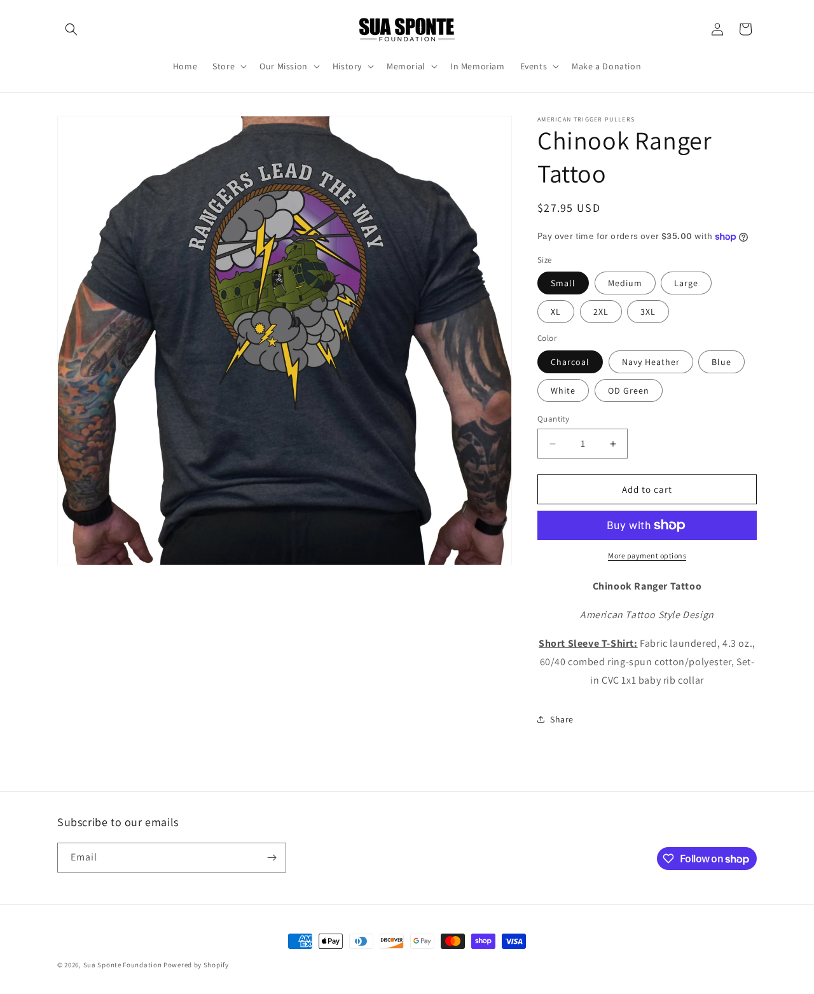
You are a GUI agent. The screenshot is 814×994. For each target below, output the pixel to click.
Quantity (553, 418)
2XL (601, 311)
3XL (648, 311)
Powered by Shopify (196, 964)
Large (686, 283)
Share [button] (562, 719)
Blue (721, 362)
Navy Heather (651, 362)
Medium (625, 283)
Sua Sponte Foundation (122, 964)
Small (563, 283)
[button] (71, 29)
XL (556, 311)
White (563, 390)
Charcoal (570, 362)
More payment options (647, 555)
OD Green (628, 390)
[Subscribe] (272, 858)
